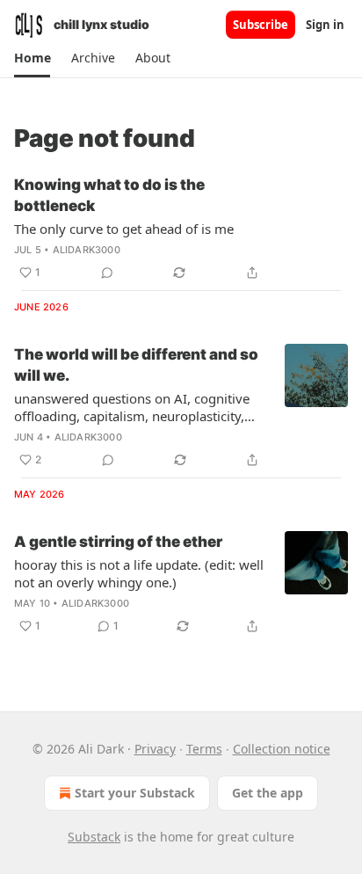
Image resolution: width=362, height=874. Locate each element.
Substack (94, 836)
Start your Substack (135, 792)
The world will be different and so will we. (136, 365)
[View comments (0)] (107, 272)
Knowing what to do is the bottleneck (109, 195)
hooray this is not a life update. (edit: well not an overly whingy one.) (139, 573)
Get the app (267, 792)
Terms (204, 748)
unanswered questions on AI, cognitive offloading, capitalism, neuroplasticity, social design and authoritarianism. (132, 407)
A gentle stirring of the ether (118, 541)
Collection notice (281, 748)
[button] (32, 58)
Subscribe (260, 25)
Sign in (325, 25)
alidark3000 (86, 250)
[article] (181, 228)
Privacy (155, 748)
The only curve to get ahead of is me (124, 228)
